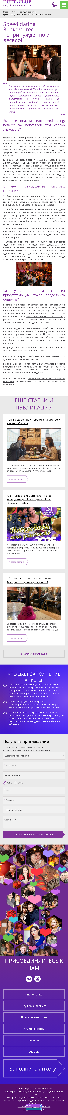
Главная (7, 12)
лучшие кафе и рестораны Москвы (20, 359)
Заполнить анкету (32, 1068)
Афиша (34, 1040)
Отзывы (34, 1051)
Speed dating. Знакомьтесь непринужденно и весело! (27, 14)
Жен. (9, 782)
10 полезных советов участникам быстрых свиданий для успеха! (29, 580)
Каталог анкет (34, 994)
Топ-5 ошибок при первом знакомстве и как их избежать (33, 421)
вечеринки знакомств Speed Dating (45, 316)
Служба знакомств (34, 1006)
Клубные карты (34, 1029)
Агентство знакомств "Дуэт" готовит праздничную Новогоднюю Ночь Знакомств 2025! (31, 499)
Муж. (20, 782)
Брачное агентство (34, 1017)
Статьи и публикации (24, 12)
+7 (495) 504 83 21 (54, 4)
